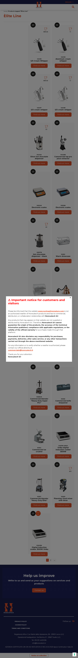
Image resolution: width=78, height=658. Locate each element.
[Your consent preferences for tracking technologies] (74, 654)
